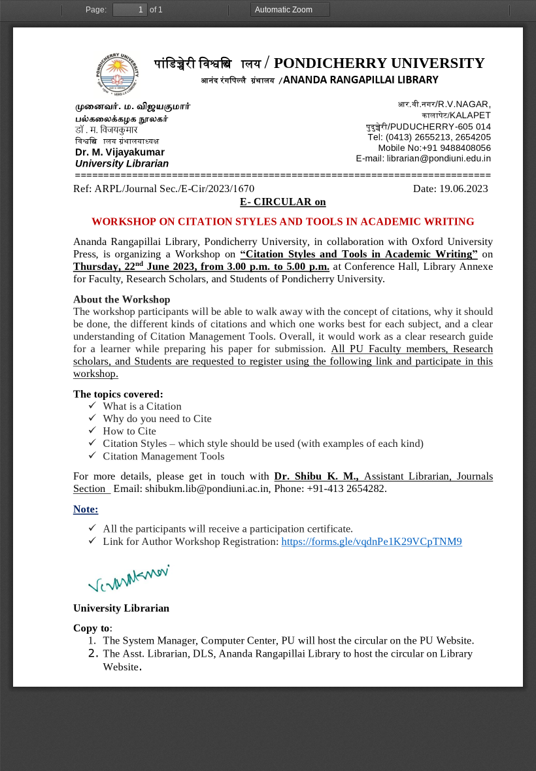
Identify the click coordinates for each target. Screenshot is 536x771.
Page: (96, 9)
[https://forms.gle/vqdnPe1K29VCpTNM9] (372, 540)
